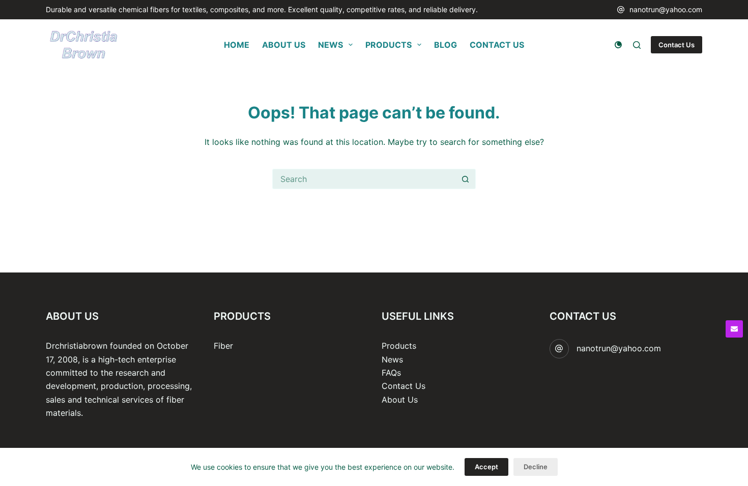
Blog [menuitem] (445, 45)
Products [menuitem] (388, 45)
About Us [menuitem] (283, 45)
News (392, 359)
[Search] (637, 45)
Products (399, 346)
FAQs (391, 373)
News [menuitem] (330, 45)
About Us (400, 399)
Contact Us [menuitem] (497, 45)
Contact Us (676, 45)
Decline (536, 467)
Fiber (223, 346)
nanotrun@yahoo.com (665, 9)
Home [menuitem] (236, 45)
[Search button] (465, 179)
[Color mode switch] (618, 44)
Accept (486, 467)
